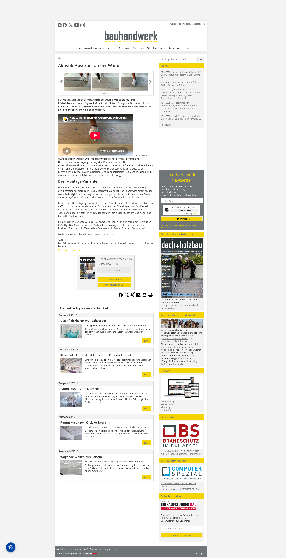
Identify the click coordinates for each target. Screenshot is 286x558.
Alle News (166, 124)
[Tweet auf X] (127, 296)
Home (77, 48)
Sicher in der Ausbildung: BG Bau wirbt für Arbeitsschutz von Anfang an (181, 75)
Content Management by (69, 553)
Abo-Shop (166, 407)
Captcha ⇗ (192, 214)
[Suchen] (201, 59)
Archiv (111, 48)
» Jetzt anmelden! (181, 218)
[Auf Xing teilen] (133, 296)
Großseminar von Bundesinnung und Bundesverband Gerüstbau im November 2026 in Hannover (179, 107)
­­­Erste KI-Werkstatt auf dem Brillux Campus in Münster (180, 83)
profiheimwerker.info (185, 358)
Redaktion (174, 48)
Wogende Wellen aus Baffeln (81, 457)
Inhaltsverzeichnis (114, 284)
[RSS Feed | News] (59, 25)
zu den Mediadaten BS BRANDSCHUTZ (180, 451)
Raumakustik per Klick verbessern (85, 422)
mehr (146, 340)
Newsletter (62, 549)
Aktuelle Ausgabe (94, 48)
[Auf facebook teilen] (121, 296)
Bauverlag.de (199, 553)
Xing (195, 361)
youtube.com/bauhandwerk (174, 338)
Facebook (177, 364)
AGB (86, 549)
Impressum (110, 549)
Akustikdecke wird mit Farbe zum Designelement (95, 355)
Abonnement (114, 279)
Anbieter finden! (182, 535)
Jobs (186, 48)
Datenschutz (96, 549)
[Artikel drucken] (150, 294)
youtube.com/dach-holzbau (174, 341)
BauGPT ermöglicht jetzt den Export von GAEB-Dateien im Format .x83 (181, 117)
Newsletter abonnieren (179, 23)
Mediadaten (199, 23)
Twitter (164, 364)
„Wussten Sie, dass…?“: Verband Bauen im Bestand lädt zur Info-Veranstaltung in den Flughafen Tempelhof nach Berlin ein (181, 94)
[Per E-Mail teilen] (144, 294)
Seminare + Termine (145, 48)
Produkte (124, 48)
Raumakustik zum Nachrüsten (82, 389)
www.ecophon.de (103, 234)
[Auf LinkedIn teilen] (139, 296)
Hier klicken (185, 210)
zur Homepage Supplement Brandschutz (181, 453)
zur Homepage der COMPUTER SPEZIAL (180, 489)
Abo (162, 48)
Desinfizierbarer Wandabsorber (83, 321)
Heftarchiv (166, 410)
